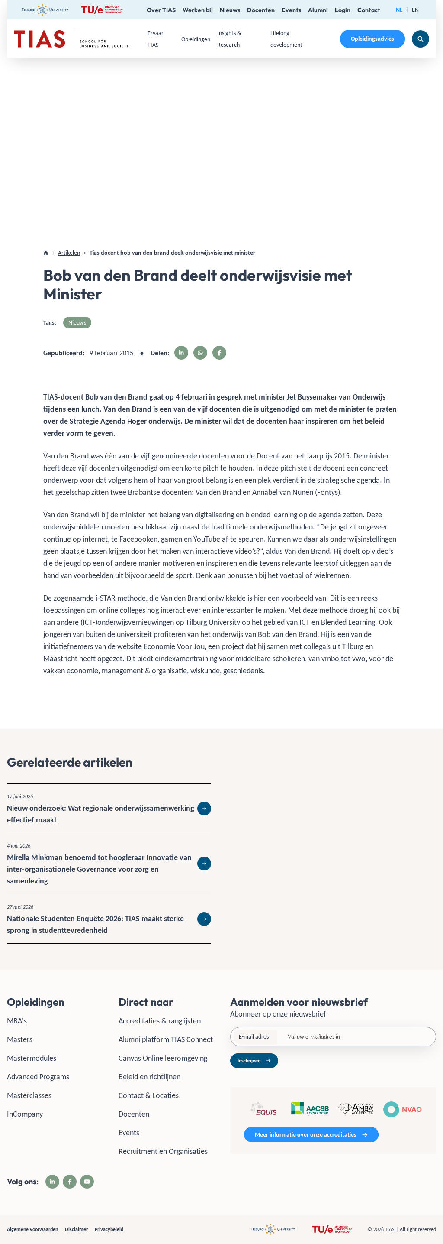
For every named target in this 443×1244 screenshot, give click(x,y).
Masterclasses (29, 1095)
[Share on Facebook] (219, 353)
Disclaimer (76, 1229)
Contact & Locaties (149, 1095)
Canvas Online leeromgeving (163, 1058)
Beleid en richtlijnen (149, 1077)
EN (415, 9)
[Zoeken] (420, 39)
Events (291, 10)
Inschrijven (249, 1061)
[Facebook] (70, 1182)
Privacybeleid (109, 1229)
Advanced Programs (38, 1077)
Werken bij (198, 10)
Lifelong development (286, 39)
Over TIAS (161, 10)
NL (399, 9)
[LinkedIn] (52, 1182)
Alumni (318, 10)
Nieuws (230, 10)
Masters (19, 1039)
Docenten (261, 10)
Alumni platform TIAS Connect (166, 1039)
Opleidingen (195, 39)
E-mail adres (254, 1036)
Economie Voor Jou (174, 646)
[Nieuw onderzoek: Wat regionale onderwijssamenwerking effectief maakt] (109, 808)
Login (342, 10)
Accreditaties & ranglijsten (160, 1021)
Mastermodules (31, 1058)
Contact (368, 10)
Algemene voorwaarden (32, 1229)
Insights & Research (229, 39)
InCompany (25, 1114)
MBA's (17, 1021)
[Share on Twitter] (200, 353)
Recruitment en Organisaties (163, 1151)
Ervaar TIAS (156, 39)
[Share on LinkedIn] (181, 353)
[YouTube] (87, 1182)
